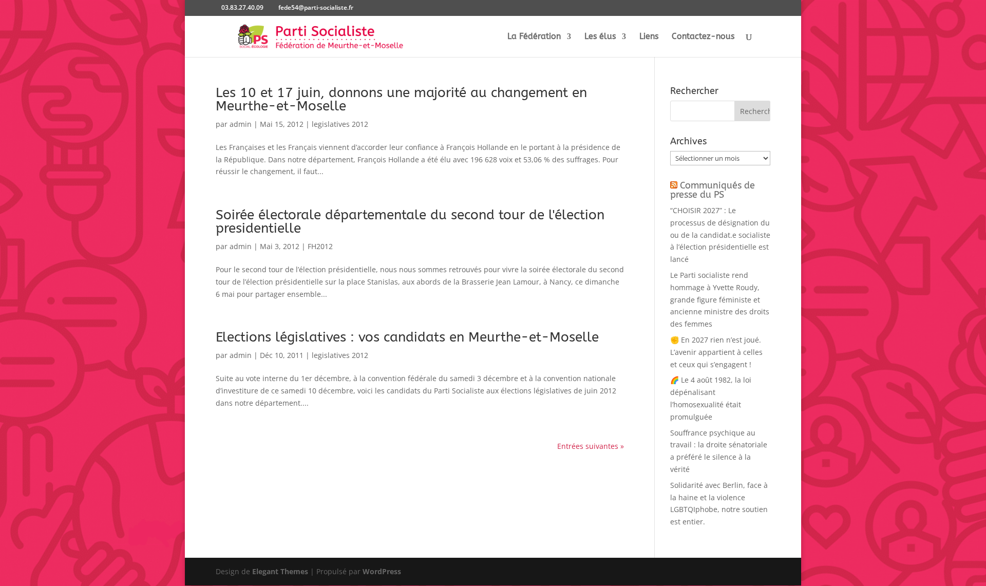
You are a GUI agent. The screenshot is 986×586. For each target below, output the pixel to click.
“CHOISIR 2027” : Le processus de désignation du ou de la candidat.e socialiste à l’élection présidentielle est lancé (720, 234)
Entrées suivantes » (590, 446)
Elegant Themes (280, 571)
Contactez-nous (703, 37)
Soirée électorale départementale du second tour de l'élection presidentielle (410, 221)
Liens (648, 37)
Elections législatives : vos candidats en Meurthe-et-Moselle (407, 337)
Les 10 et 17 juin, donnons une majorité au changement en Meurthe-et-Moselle (401, 99)
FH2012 (320, 246)
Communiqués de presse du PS (712, 190)
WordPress (382, 571)
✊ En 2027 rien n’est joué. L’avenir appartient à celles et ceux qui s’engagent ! (716, 352)
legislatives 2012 (340, 124)
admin (241, 124)
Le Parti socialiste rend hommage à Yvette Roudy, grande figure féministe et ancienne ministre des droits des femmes (719, 299)
